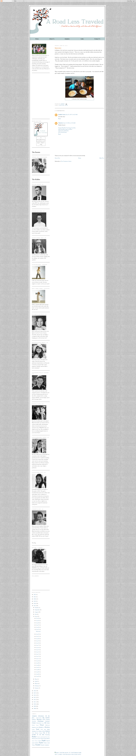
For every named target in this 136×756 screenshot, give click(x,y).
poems (39, 738)
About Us (51, 39)
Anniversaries (39, 717)
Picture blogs (47, 737)
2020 (35, 599)
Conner (34, 723)
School (39, 740)
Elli (45, 723)
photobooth (43, 737)
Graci (42, 725)
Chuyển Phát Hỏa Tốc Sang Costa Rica (67, 128)
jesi (43, 727)
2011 (35, 702)
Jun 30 (38, 618)
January (37, 688)
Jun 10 (38, 660)
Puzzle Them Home (45, 738)
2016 (35, 690)
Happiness (34, 727)
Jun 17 (38, 645)
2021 (35, 596)
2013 (35, 697)
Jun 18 (38, 643)
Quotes (33, 740)
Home (37, 39)
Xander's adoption (45, 745)
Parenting (47, 734)
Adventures (41, 716)
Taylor (41, 742)
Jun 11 (38, 658)
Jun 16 (38, 647)
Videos (33, 745)
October (37, 607)
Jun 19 (38, 641)
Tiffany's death (47, 742)
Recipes (36, 740)
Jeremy (63, 103)
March (36, 683)
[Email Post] (66, 103)
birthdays (34, 719)
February (37, 685)
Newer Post (57, 158)
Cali (44, 719)
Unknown (60, 123)
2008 (35, 708)
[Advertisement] (41, 96)
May (36, 679)
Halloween (47, 725)
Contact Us (97, 39)
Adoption (67, 39)
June (36, 616)
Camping (48, 719)
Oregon (40, 733)
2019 (35, 601)
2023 (35, 594)
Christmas (47, 721)
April (36, 681)
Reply (59, 118)
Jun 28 (38, 623)
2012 (35, 699)
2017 (35, 605)
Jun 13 (38, 654)
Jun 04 (38, 674)
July (36, 614)
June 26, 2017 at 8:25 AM (71, 114)
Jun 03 (38, 676)
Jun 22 (38, 634)
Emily (48, 723)
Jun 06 (38, 669)
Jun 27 (38, 625)
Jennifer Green (61, 114)
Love (37, 731)
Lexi (37, 729)
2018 (35, 603)
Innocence (38, 631)
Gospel (37, 725)
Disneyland (38, 723)
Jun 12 (38, 656)
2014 (35, 695)
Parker (34, 736)
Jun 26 (38, 627)
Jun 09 (38, 663)
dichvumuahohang (62, 132)
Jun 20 (38, 638)
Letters (33, 729)
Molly (33, 733)
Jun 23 (38, 629)
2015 (35, 693)
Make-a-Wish (42, 731)
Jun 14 (38, 652)
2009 (35, 706)
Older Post (101, 158)
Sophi (66, 105)
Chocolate (34, 721)
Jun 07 (38, 667)
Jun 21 (38, 636)
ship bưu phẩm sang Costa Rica (65, 129)
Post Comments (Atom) (66, 161)
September (37, 609)
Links (82, 39)
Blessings (39, 719)
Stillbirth (36, 742)
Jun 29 (38, 620)
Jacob (37, 727)
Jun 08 (38, 665)
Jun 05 (38, 672)
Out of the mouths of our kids (41, 733)
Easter (43, 723)
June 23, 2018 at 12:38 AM (69, 123)
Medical (47, 731)
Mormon (36, 733)
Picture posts (35, 738)
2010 (35, 704)
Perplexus (39, 737)
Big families (46, 718)
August (36, 612)
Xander (37, 744)
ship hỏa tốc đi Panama (63, 130)
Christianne (40, 721)
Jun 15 (38, 649)
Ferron (33, 725)
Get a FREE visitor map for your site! (68, 754)
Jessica (47, 727)
